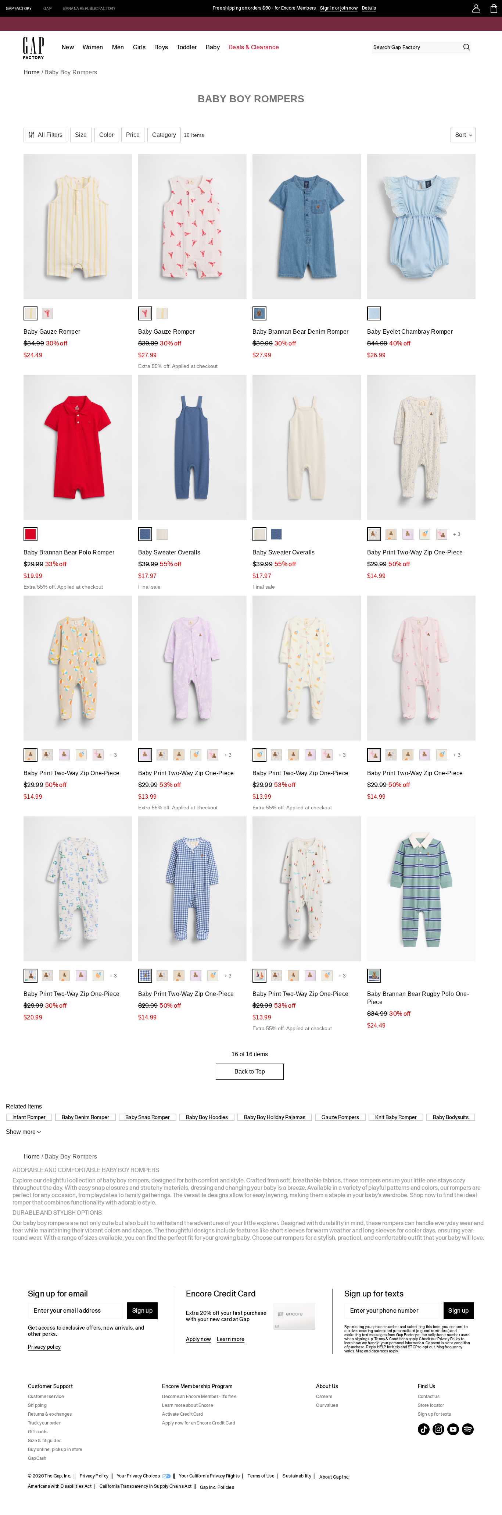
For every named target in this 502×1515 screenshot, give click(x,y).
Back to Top (249, 1071)
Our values (327, 1405)
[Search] (466, 47)
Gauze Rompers (340, 1117)
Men (118, 47)
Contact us (429, 1396)
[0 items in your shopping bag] (493, 8)
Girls (139, 47)
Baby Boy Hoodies (207, 1117)
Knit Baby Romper (396, 1117)
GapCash (37, 1458)
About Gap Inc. (334, 1477)
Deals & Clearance (254, 47)
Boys (161, 47)
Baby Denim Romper (85, 1117)
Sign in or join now (339, 8)
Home (32, 72)
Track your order (44, 1423)
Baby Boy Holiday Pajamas (274, 1117)
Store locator (431, 1405)
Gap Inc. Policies (217, 1487)
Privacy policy (44, 1347)
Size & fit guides (44, 1440)
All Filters (50, 135)
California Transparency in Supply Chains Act (145, 1486)
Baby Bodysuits (451, 1117)
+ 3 (456, 534)
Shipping (37, 1405)
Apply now (198, 1339)
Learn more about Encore (187, 1405)
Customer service (46, 1396)
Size (81, 135)
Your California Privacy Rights (209, 1476)
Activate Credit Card (182, 1414)
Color (106, 135)
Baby (213, 47)
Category (164, 135)
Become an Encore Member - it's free (199, 1396)
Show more (21, 1132)
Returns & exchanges (50, 1414)
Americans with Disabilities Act (60, 1486)
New (68, 47)
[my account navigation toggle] (476, 8)
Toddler (187, 47)
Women (93, 47)
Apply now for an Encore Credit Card (198, 1423)
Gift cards (37, 1431)
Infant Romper (29, 1117)
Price (133, 135)
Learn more (230, 1339)
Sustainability (297, 1476)
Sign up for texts (434, 1414)
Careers (324, 1396)
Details (369, 8)
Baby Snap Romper (147, 1117)
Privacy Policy (94, 1476)
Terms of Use (261, 1476)
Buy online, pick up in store (55, 1449)
